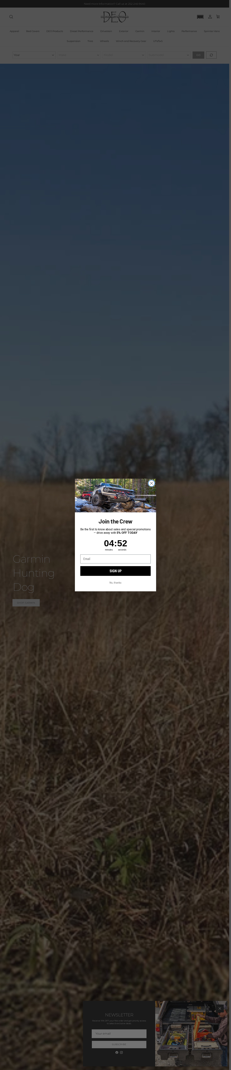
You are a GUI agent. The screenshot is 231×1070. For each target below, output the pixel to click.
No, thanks (115, 582)
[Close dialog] (151, 483)
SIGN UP (116, 571)
